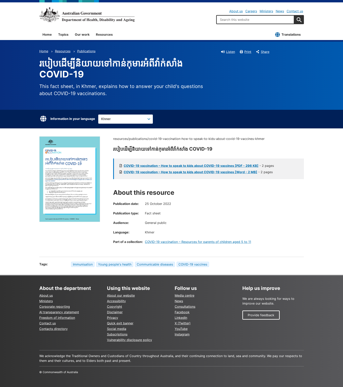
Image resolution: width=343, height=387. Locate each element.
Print (247, 52)
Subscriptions (117, 334)
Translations (291, 34)
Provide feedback (261, 315)
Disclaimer (115, 312)
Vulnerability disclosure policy (129, 340)
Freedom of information (57, 318)
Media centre (184, 295)
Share (265, 52)
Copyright (114, 307)
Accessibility (116, 301)
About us (236, 11)
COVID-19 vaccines (192, 264)
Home (47, 34)
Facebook (182, 312)
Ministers (266, 11)
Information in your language (72, 119)
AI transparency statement (59, 312)
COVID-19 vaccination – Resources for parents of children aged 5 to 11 (198, 242)
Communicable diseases (155, 264)
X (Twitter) (183, 323)
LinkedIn (181, 318)
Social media (116, 329)
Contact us (295, 11)
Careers (251, 11)
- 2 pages (199, 166)
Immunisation (83, 264)
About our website (121, 295)
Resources (104, 34)
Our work (82, 34)
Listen (230, 52)
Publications (86, 51)
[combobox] (255, 19)
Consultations (185, 307)
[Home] (87, 14)
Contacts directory (53, 329)
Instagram (182, 334)
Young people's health (114, 264)
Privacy (112, 318)
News (280, 11)
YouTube (181, 329)
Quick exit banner (120, 323)
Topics (63, 34)
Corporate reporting (54, 307)
